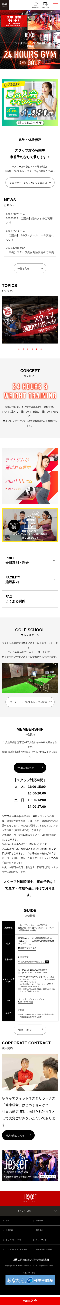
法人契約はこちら (15, 1135)
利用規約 (39, 1230)
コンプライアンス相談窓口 (16, 1249)
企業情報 (39, 1220)
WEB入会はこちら (27, 768)
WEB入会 (30, 1301)
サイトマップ (41, 1240)
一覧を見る (23, 268)
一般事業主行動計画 (44, 1249)
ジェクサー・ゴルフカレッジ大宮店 (28, 182)
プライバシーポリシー (14, 1240)
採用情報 (9, 1230)
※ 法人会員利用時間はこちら (31, 962)
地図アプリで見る (28, 948)
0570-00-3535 (26, 1002)
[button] (8, 320)
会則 (7, 1220)
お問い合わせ (25, 1030)
